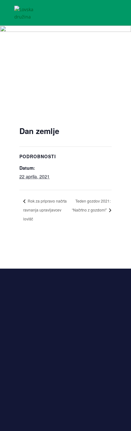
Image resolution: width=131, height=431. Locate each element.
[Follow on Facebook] (53, 398)
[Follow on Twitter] (65, 398)
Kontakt (65, 342)
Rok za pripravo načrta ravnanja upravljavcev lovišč (45, 209)
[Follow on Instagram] (78, 398)
